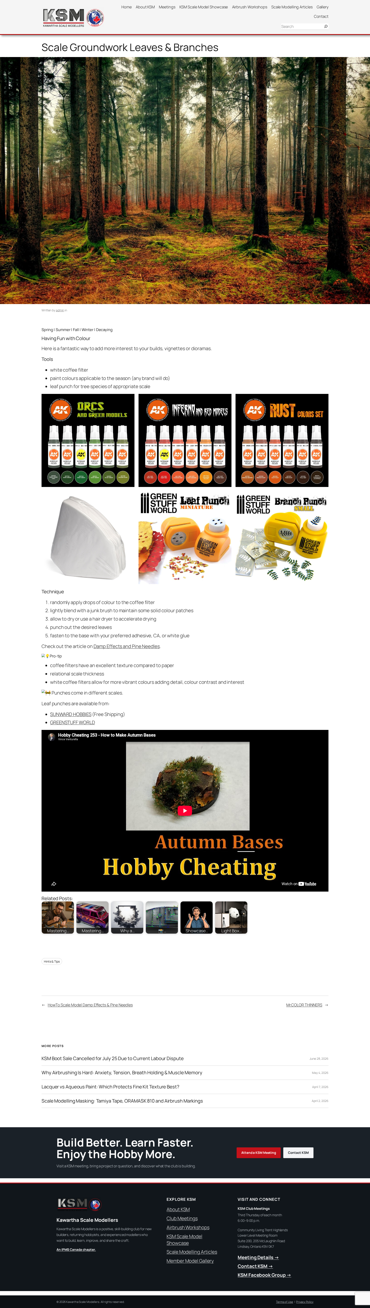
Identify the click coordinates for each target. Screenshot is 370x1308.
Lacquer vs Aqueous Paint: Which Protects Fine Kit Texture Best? (110, 1086)
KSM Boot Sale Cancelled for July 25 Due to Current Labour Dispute (113, 1058)
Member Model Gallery (190, 1261)
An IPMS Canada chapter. (76, 1249)
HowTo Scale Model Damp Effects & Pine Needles (90, 1004)
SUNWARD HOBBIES (70, 714)
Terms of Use (284, 1302)
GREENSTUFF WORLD (72, 722)
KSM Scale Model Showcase (184, 1239)
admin (60, 310)
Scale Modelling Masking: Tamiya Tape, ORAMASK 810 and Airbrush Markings (122, 1101)
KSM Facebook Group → (264, 1275)
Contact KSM (298, 1152)
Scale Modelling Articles (192, 1252)
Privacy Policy (304, 1302)
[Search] (325, 26)
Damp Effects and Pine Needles (127, 646)
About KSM (178, 1209)
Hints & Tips (52, 961)
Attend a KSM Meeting (258, 1152)
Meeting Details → (258, 1257)
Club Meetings (182, 1218)
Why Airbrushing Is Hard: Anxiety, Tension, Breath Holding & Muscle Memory (122, 1072)
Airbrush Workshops (188, 1227)
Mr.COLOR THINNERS (304, 1004)
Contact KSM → (255, 1266)
